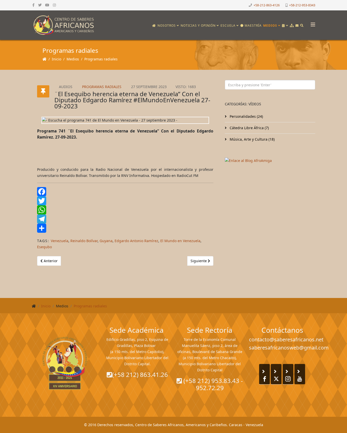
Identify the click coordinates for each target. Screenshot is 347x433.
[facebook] (33, 5)
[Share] (125, 228)
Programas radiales (101, 59)
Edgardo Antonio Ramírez (136, 240)
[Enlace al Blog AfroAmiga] (270, 161)
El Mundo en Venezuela (180, 240)
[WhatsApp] (125, 209)
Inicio (56, 59)
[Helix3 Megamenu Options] (311, 23)
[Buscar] (301, 25)
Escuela (227, 25)
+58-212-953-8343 (302, 5)
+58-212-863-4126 (267, 5)
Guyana (106, 240)
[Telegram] (125, 219)
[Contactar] (297, 25)
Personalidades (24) (246, 116)
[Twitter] (125, 200)
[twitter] (40, 5)
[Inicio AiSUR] (65, 363)
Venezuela (59, 240)
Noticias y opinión (198, 25)
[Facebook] (125, 191)
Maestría (253, 25)
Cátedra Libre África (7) (249, 127)
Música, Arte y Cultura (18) (252, 139)
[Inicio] (154, 25)
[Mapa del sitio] (292, 25)
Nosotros (166, 25)
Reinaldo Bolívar (84, 240)
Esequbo (44, 246)
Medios (270, 25)
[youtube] (47, 5)
